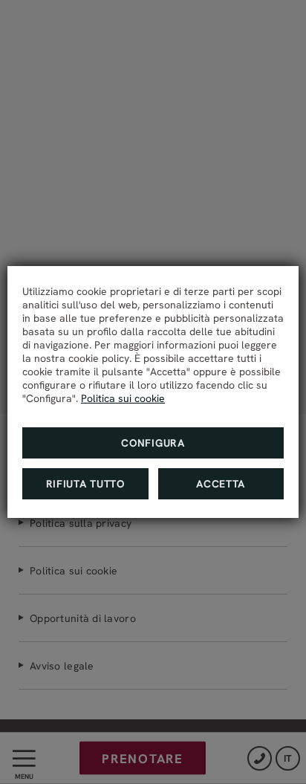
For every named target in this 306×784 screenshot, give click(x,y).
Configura (152, 443)
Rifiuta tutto (85, 483)
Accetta (220, 483)
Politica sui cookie (123, 398)
